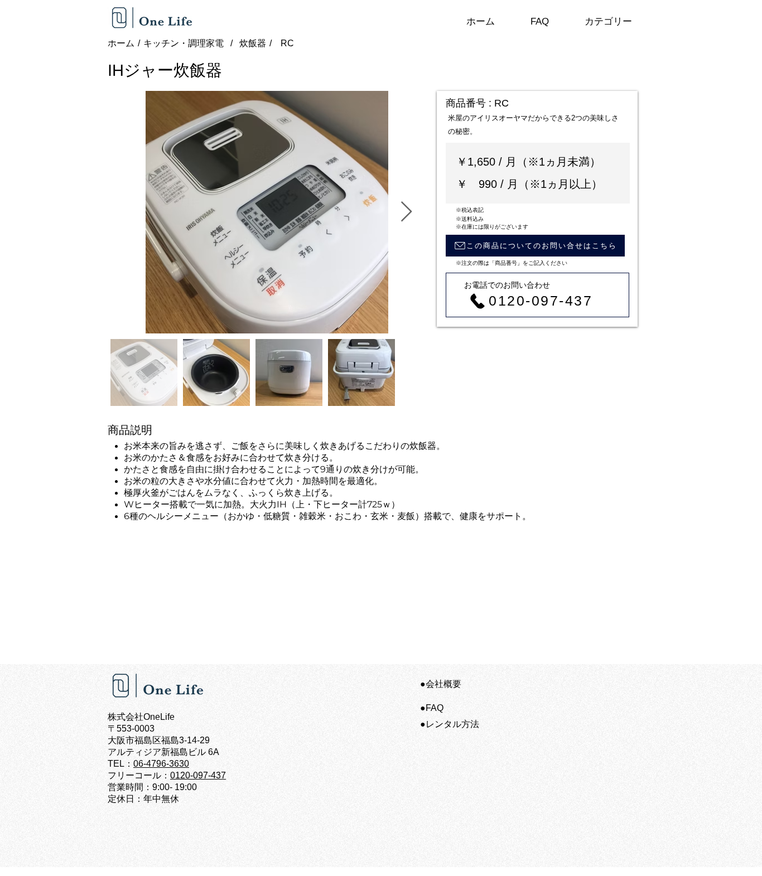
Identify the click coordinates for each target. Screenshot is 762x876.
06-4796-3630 (161, 763)
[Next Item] (406, 212)
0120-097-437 (198, 775)
